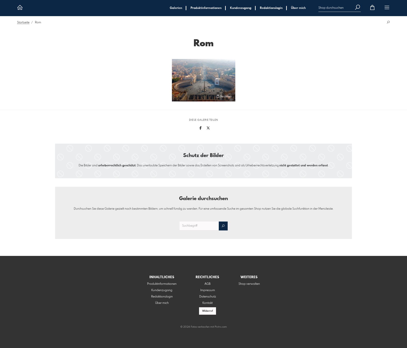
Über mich (298, 8)
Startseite (23, 22)
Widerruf (207, 311)
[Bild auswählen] (177, 96)
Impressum (207, 290)
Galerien (176, 8)
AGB (207, 283)
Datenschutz (207, 296)
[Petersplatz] (203, 80)
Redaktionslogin (271, 8)
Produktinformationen (206, 8)
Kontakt (207, 303)
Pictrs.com (221, 327)
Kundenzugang (240, 8)
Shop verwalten (249, 283)
